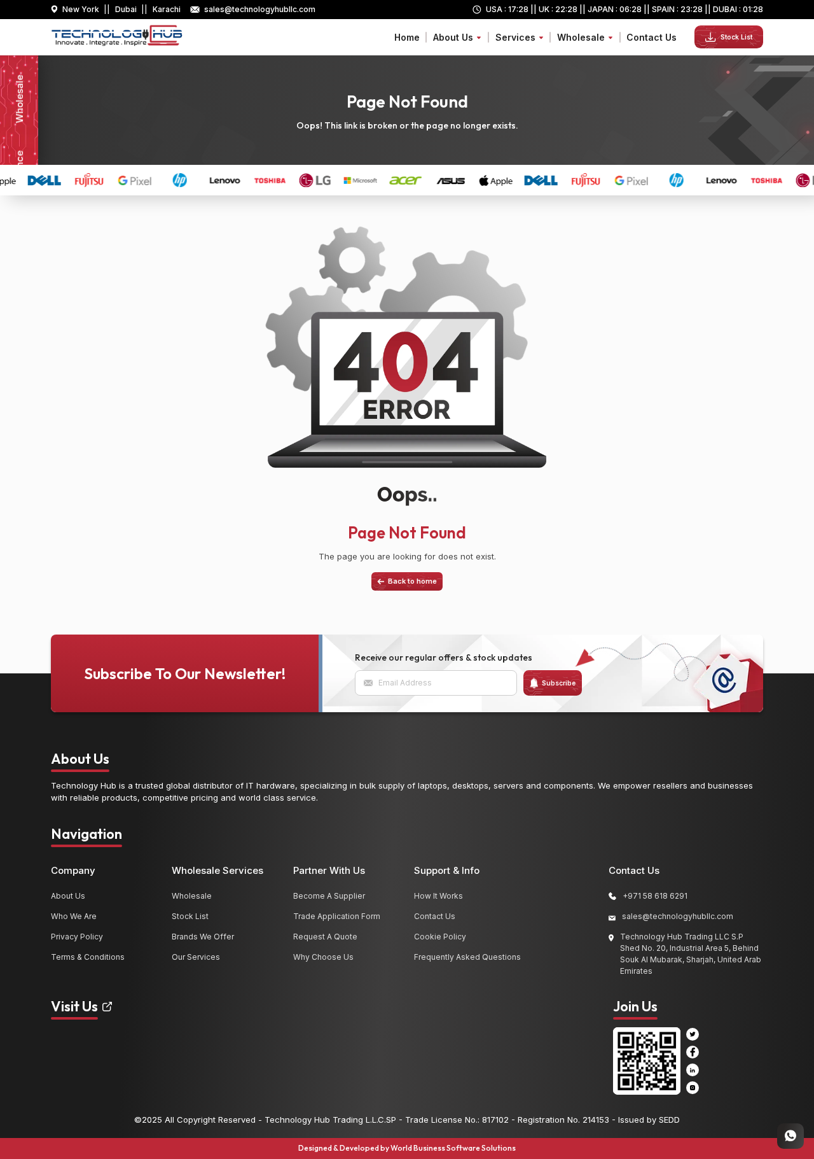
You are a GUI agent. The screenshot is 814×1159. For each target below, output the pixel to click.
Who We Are (74, 916)
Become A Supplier (329, 896)
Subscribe (559, 683)
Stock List (736, 37)
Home (407, 37)
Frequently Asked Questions (467, 957)
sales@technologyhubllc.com (259, 9)
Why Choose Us (323, 957)
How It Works (438, 896)
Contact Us (651, 37)
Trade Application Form (336, 916)
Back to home (412, 581)
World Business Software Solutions (453, 1148)
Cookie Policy (440, 936)
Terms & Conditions (88, 957)
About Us (68, 896)
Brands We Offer (203, 936)
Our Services (196, 957)
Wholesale (192, 896)
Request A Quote (325, 936)
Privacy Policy (77, 936)
